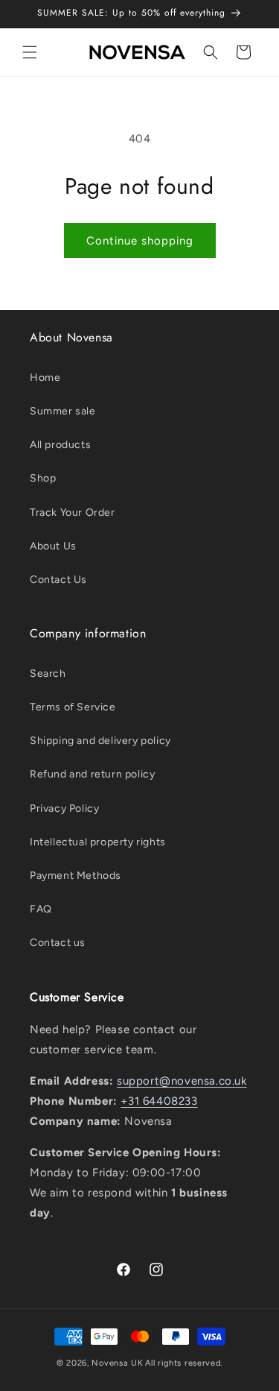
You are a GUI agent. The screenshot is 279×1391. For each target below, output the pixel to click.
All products (60, 444)
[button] (29, 52)
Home (45, 377)
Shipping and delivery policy (100, 740)
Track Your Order (72, 512)
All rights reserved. (183, 1363)
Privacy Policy (64, 808)
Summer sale (63, 411)
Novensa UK (117, 1363)
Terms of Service (73, 707)
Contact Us (58, 579)
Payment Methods (75, 875)
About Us (53, 546)
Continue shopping (139, 240)
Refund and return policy (92, 774)
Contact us (58, 942)
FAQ (41, 909)
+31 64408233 (159, 1101)
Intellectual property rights (98, 842)
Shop (43, 478)
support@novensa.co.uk (182, 1081)
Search (48, 673)
